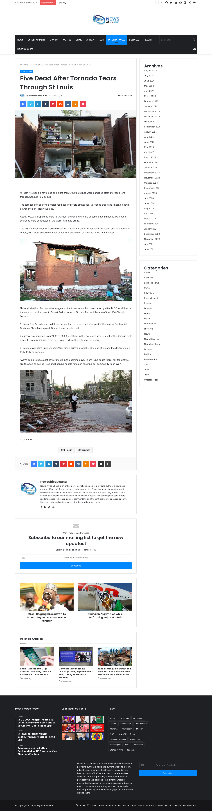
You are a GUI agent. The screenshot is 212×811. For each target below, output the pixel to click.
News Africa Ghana (127, 734)
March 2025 (150, 157)
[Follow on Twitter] (44, 96)
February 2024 (151, 223)
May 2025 (149, 147)
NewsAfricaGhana (34, 96)
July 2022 (149, 244)
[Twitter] (171, 3)
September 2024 (152, 188)
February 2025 (151, 162)
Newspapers (115, 744)
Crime (79, 40)
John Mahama (141, 723)
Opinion (148, 349)
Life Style (148, 328)
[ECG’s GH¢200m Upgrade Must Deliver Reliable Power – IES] (97, 736)
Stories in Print (116, 750)
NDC (112, 734)
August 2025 (150, 132)
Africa (90, 40)
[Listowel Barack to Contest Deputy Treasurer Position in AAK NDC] (82, 719)
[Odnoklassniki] (75, 104)
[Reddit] (60, 104)
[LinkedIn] (38, 104)
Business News (151, 283)
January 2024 (150, 229)
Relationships (25, 49)
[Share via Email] (101, 464)
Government (125, 723)
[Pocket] (83, 104)
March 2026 (150, 96)
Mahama (114, 729)
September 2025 (152, 126)
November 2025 (152, 116)
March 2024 (150, 218)
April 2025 (149, 152)
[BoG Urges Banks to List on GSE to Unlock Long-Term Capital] (82, 736)
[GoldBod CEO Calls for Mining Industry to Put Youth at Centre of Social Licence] (68, 736)
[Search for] (194, 39)
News (20, 40)
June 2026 (149, 81)
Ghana (113, 723)
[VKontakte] (68, 104)
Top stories (131, 750)
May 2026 (149, 86)
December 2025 (152, 111)
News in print (136, 739)
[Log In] (185, 2)
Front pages (138, 718)
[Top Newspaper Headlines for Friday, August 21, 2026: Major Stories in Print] (97, 728)
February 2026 (151, 101)
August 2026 (150, 70)
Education (149, 293)
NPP (127, 744)
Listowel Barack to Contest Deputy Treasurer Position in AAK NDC (89, 2)
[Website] (42, 507)
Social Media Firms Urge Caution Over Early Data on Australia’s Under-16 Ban (35, 671)
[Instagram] (180, 3)
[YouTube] (176, 3)
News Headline (151, 339)
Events (147, 303)
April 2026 (149, 91)
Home (25, 64)
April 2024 (149, 213)
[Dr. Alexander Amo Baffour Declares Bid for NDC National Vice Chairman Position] (97, 719)
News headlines (152, 344)
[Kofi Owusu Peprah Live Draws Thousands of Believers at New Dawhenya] (82, 728)
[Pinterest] (53, 104)
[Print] (108, 464)
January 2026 (150, 106)
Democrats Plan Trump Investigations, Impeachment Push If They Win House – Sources (76, 673)
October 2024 (151, 183)
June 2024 (149, 203)
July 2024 (149, 198)
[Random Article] (189, 2)
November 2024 (152, 177)
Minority (139, 729)
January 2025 (150, 167)
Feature (148, 308)
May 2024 (149, 208)
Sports (54, 40)
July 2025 (149, 137)
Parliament (138, 744)
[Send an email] (46, 96)
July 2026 (149, 75)
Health (148, 40)
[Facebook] (166, 3)
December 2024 (152, 172)
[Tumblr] (45, 104)
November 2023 (152, 239)
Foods (147, 313)
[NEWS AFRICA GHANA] (105, 20)
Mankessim (127, 729)
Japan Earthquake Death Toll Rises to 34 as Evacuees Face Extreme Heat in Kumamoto (114, 671)
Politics (66, 40)
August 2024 (150, 193)
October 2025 (151, 121)
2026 (112, 718)
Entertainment (36, 40)
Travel (147, 374)
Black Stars (124, 718)
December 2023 (152, 234)
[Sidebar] (194, 2)
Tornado (85, 450)
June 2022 (149, 249)
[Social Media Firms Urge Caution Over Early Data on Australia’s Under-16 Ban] (37, 656)
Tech (101, 40)
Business (134, 40)
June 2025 (149, 142)
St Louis (67, 450)
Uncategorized (151, 380)
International (116, 40)
